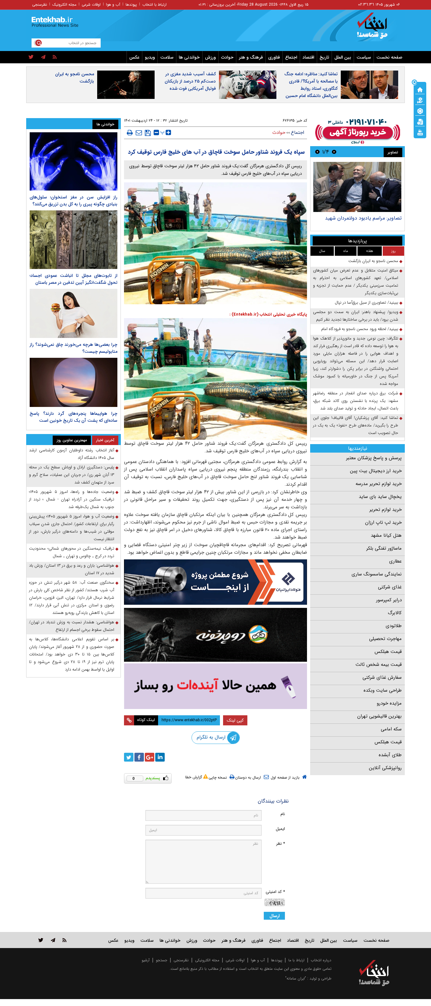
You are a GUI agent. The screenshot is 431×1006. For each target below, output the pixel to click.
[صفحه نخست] (420, 89)
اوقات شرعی (91, 5)
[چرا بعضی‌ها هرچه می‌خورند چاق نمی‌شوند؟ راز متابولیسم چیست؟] (73, 313)
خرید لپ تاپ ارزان (383, 522)
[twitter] (31, 57)
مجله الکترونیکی (207, 960)
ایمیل (280, 829)
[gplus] (149, 757)
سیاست (364, 57)
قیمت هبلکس (388, 651)
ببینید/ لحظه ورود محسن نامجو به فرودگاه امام (359, 329)
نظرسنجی (39, 5)
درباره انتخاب (321, 960)
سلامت (167, 57)
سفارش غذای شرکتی (382, 677)
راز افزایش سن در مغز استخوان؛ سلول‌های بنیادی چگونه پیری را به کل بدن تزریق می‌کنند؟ (73, 201)
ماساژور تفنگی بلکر (384, 548)
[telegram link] (53, 940)
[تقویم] (420, 121)
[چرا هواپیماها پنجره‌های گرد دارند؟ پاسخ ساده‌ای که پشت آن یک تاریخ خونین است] (73, 382)
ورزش (210, 57)
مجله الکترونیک (64, 5)
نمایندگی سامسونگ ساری (376, 574)
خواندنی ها (189, 57)
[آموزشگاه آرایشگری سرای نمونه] (215, 686)
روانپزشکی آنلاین (385, 768)
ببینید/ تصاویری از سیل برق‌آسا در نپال (366, 302)
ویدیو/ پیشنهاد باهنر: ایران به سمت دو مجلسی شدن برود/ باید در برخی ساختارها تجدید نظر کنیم (355, 316)
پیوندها (131, 5)
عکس (134, 57)
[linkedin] (160, 757)
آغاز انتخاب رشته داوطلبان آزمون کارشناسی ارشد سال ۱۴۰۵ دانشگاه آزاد (71, 454)
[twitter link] (41, 940)
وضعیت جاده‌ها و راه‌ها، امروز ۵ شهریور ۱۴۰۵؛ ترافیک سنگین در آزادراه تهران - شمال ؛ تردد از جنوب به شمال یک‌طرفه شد (71, 499)
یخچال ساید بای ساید (380, 496)
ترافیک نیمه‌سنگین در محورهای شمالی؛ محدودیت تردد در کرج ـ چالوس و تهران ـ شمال (71, 552)
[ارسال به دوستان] (139, 133)
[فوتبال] (420, 110)
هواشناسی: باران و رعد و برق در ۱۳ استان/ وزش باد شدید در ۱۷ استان (71, 569)
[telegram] (43, 57)
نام (282, 814)
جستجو (161, 960)
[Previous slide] (334, 152)
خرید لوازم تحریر (385, 509)
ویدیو (150, 57)
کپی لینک (235, 720)
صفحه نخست (389, 57)
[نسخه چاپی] (130, 133)
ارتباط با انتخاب (154, 5)
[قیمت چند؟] (420, 100)
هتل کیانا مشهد (386, 535)
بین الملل (342, 57)
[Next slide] (317, 152)
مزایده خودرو (389, 703)
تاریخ (324, 57)
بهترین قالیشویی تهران (379, 716)
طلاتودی (394, 626)
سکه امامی (391, 729)
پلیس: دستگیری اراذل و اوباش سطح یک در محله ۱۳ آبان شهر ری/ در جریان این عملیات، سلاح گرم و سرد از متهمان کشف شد (71, 475)
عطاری (395, 561)
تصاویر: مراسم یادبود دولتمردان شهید (363, 218)
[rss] (54, 57)
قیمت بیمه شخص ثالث (379, 664)
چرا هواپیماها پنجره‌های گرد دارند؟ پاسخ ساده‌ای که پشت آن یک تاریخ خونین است (73, 417)
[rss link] (64, 940)
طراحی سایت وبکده (382, 690)
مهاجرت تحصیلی (385, 639)
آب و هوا (113, 5)
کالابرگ (395, 613)
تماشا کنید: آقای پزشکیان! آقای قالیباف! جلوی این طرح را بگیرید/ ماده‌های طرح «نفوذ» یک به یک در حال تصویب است (355, 425)
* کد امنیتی (275, 892)
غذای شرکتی (390, 587)
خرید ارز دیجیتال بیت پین (376, 471)
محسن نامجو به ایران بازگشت (74, 78)
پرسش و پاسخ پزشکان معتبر (374, 458)
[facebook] (139, 757)
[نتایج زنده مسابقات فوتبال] (420, 132)
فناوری (274, 57)
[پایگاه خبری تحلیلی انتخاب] (377, 29)
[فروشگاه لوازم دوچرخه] (215, 635)
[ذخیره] (148, 133)
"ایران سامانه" (295, 978)
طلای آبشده (390, 755)
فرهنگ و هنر (251, 57)
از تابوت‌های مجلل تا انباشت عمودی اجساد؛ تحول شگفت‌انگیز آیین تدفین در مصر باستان (73, 279)
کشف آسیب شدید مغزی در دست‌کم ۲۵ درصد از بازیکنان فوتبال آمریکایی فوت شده (190, 81)
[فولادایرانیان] (215, 581)
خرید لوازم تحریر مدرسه (379, 484)
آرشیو (146, 960)
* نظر (280, 843)
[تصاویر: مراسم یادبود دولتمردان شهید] (357, 187)
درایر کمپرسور (389, 600)
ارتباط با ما (296, 960)
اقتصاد (308, 57)
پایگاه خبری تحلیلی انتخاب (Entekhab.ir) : (268, 314)
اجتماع (291, 57)
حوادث (227, 57)
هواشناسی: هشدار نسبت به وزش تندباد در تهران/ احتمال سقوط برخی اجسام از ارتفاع (71, 626)
